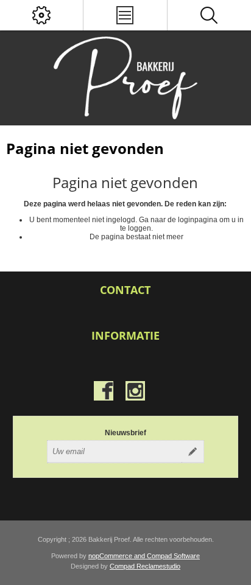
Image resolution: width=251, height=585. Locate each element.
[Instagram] (135, 391)
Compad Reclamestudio (145, 566)
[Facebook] (103, 391)
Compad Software (173, 555)
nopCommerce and (117, 555)
